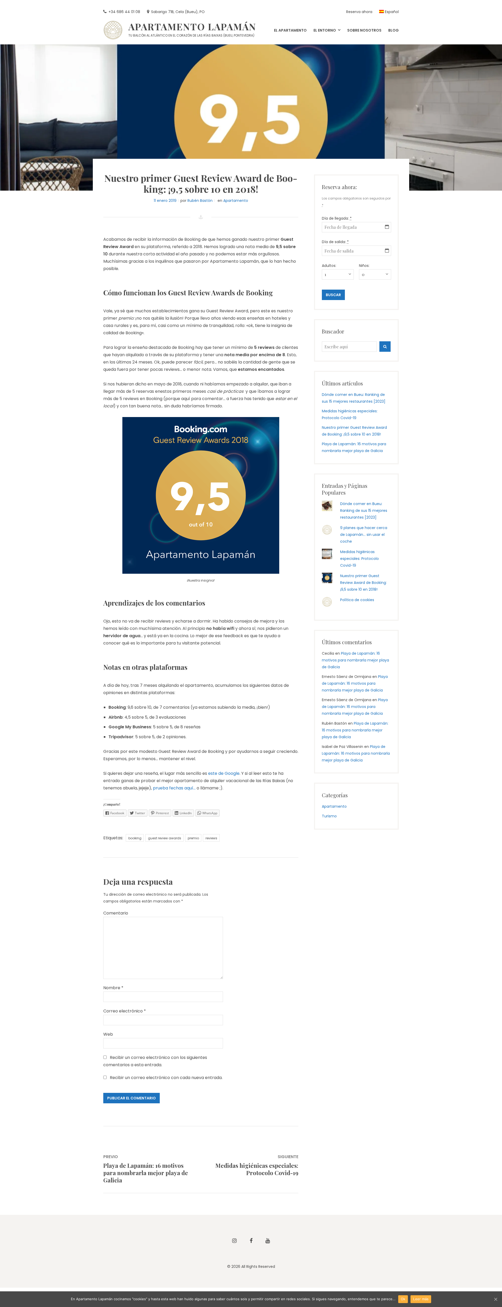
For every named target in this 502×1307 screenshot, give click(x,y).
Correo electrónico (124, 1011)
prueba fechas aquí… (174, 788)
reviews (211, 838)
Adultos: (329, 265)
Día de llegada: (337, 218)
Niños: (364, 265)
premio (193, 838)
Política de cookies (357, 599)
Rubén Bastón (200, 200)
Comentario (115, 913)
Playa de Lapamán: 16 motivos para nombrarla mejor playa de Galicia (355, 660)
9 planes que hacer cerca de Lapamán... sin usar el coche (363, 534)
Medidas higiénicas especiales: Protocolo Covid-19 (359, 558)
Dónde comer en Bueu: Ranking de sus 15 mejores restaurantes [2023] (363, 510)
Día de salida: (335, 241)
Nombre (113, 988)
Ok (403, 1299)
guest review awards (164, 838)
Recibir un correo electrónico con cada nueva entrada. (166, 1078)
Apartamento (235, 200)
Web (108, 1034)
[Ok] (495, 1299)
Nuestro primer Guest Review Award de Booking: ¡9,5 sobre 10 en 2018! (363, 582)
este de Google (223, 773)
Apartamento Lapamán (192, 26)
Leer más (421, 1299)
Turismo (329, 816)
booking (134, 838)
